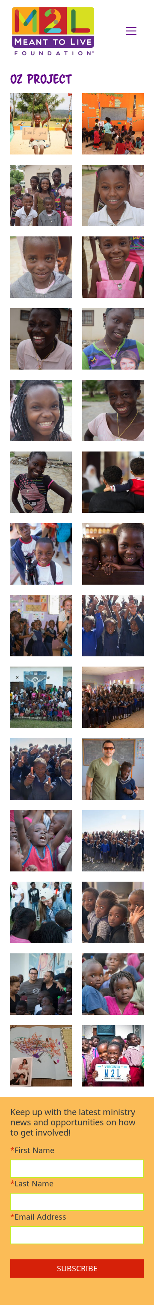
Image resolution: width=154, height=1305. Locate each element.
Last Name (31, 1183)
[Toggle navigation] (131, 31)
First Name (32, 1150)
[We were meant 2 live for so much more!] (54, 30)
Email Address (38, 1217)
